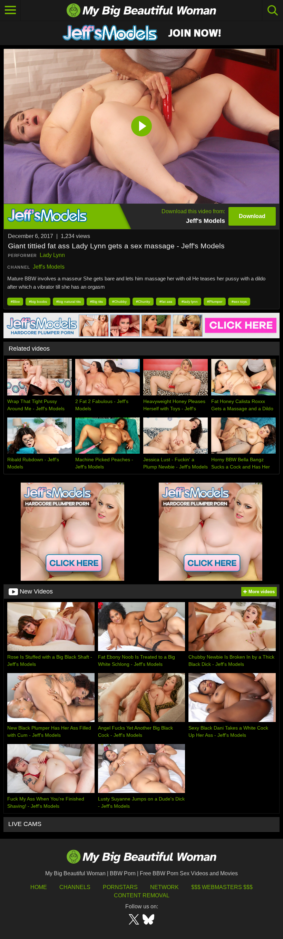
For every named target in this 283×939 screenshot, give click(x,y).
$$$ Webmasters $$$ (222, 887)
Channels (74, 887)
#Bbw (15, 301)
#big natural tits (68, 301)
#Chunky (143, 301)
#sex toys (239, 301)
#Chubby (119, 301)
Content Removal (141, 895)
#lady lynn (190, 301)
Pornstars (120, 887)
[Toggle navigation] (10, 10)
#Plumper (214, 301)
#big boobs (38, 301)
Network (164, 887)
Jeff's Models (49, 267)
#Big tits (96, 301)
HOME (38, 887)
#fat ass (165, 301)
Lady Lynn (52, 255)
